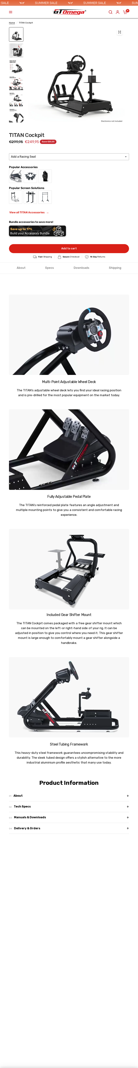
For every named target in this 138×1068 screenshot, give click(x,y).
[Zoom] (119, 32)
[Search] (110, 12)
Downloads (81, 268)
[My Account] (117, 12)
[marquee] (69, 3)
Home (12, 22)
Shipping (115, 268)
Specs (49, 268)
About (21, 268)
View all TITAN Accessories (29, 212)
